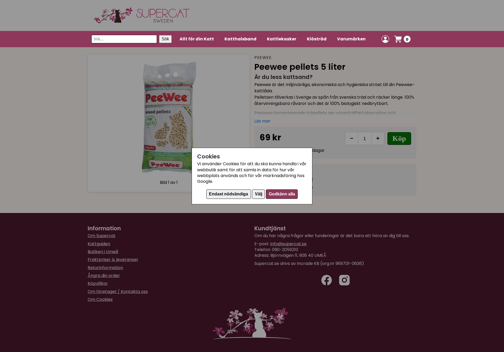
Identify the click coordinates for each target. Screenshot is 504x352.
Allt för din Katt (197, 38)
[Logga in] (385, 39)
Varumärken (351, 38)
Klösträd (317, 38)
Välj (258, 194)
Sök (165, 39)
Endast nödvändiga (228, 194)
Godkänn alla (282, 194)
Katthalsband (240, 38)
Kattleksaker (281, 38)
